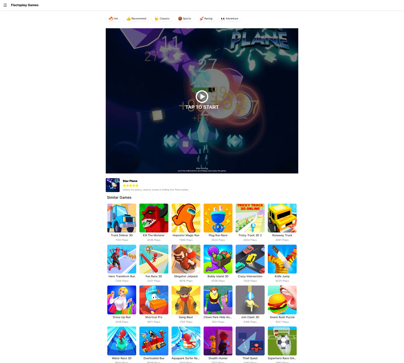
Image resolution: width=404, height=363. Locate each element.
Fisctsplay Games (25, 5)
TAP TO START (202, 107)
